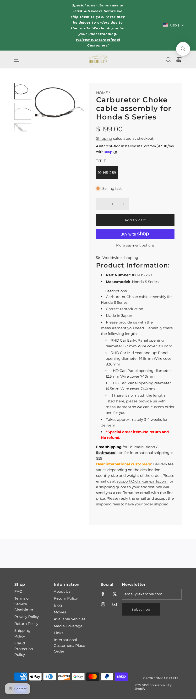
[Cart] (179, 59)
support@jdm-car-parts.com (142, 481)
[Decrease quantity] (101, 204)
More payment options (135, 245)
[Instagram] (103, 604)
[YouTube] (114, 604)
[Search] (168, 59)
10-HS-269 (107, 172)
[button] (46, 107)
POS (138, 685)
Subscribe (140, 609)
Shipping (104, 138)
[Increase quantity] (124, 204)
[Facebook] (103, 594)
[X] (114, 594)
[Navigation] (17, 60)
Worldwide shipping (120, 257)
